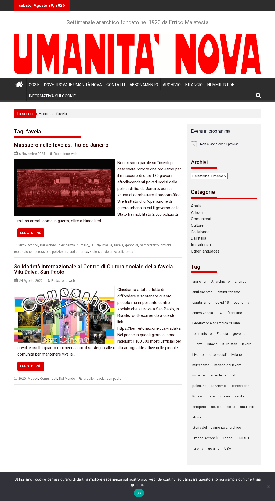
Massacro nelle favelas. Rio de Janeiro (61, 145)
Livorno (198, 355)
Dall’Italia (198, 238)
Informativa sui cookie (52, 96)
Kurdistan (229, 344)
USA (227, 448)
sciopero (199, 407)
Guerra (197, 344)
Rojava (197, 396)
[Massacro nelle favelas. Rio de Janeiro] (64, 162)
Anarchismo (220, 281)
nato (234, 375)
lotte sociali (218, 355)
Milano (236, 355)
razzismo (218, 386)
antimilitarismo (229, 292)
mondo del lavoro (228, 365)
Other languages (205, 251)
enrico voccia (202, 313)
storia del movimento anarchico (216, 427)
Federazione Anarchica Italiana (216, 323)
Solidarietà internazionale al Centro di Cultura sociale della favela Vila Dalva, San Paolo (93, 269)
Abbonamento (143, 84)
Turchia (197, 448)
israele (212, 344)
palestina (199, 386)
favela (118, 245)
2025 (22, 245)
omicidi (166, 245)
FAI (220, 313)
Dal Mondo (48, 245)
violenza (96, 252)
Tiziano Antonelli (205, 438)
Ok (138, 493)
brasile (107, 245)
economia (241, 302)
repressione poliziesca (50, 252)
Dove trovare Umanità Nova (73, 84)
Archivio (172, 84)
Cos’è (34, 84)
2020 (22, 379)
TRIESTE (243, 438)
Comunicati (48, 379)
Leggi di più (30, 233)
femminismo (202, 334)
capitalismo (201, 302)
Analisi (196, 206)
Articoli (33, 245)
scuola (216, 407)
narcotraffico (149, 245)
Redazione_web (65, 154)
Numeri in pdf (220, 84)
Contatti (115, 84)
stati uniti (247, 407)
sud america (78, 252)
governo (239, 334)
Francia (222, 334)
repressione (23, 252)
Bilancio (194, 84)
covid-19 (222, 302)
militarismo (200, 365)
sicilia (230, 407)
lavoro (247, 344)
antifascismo (202, 292)
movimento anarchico (209, 375)
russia (225, 396)
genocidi (131, 245)
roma (212, 396)
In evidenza (66, 245)
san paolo (114, 379)
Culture (197, 225)
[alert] (224, 144)
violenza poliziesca (118, 252)
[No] (268, 486)
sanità (239, 396)
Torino (228, 438)
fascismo (234, 313)
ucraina (213, 448)
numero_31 (85, 245)
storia (196, 417)
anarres (240, 281)
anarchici (199, 281)
